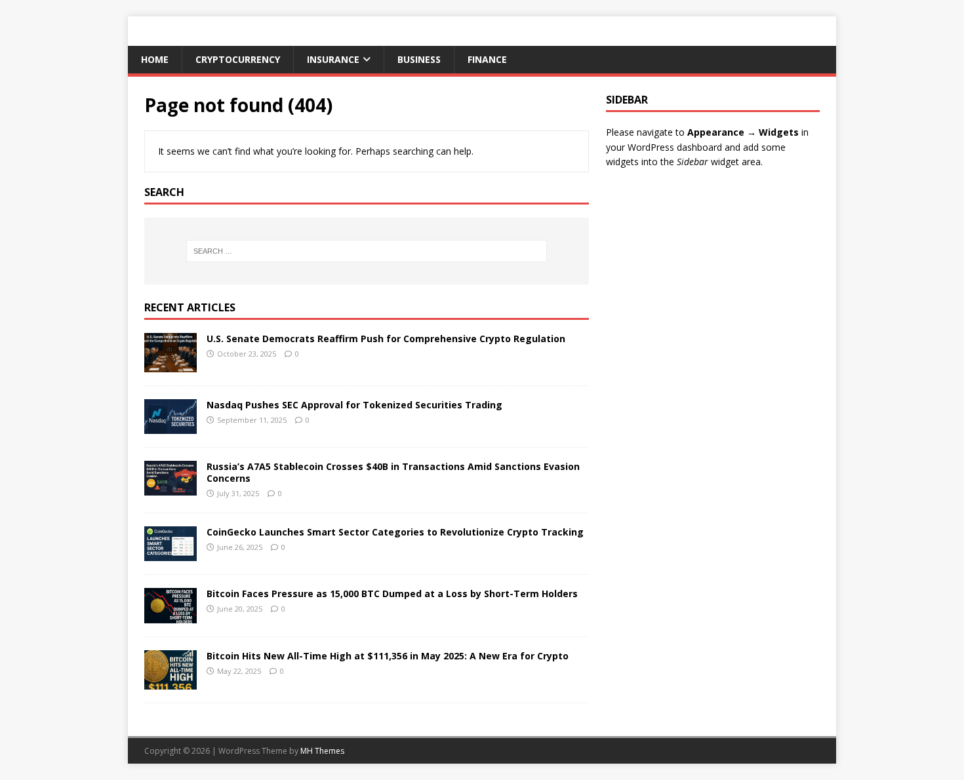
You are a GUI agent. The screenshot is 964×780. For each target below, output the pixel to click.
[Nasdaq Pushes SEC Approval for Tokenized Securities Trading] (170, 426)
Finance (487, 59)
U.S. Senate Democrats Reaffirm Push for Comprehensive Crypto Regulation (386, 338)
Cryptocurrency (237, 59)
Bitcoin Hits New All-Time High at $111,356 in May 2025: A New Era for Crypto (388, 656)
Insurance (333, 59)
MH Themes (322, 750)
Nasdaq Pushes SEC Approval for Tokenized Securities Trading (354, 405)
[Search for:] (367, 251)
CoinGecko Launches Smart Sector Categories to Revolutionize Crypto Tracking (395, 532)
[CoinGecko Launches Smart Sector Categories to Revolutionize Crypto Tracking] (170, 553)
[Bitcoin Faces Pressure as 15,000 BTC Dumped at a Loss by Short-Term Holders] (170, 615)
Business (419, 59)
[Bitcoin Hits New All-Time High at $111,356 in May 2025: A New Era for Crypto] (170, 681)
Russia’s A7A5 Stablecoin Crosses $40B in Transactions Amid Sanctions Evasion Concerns (393, 472)
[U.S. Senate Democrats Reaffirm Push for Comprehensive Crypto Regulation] (170, 364)
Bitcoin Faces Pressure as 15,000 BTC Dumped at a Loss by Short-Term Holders (392, 593)
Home (155, 59)
